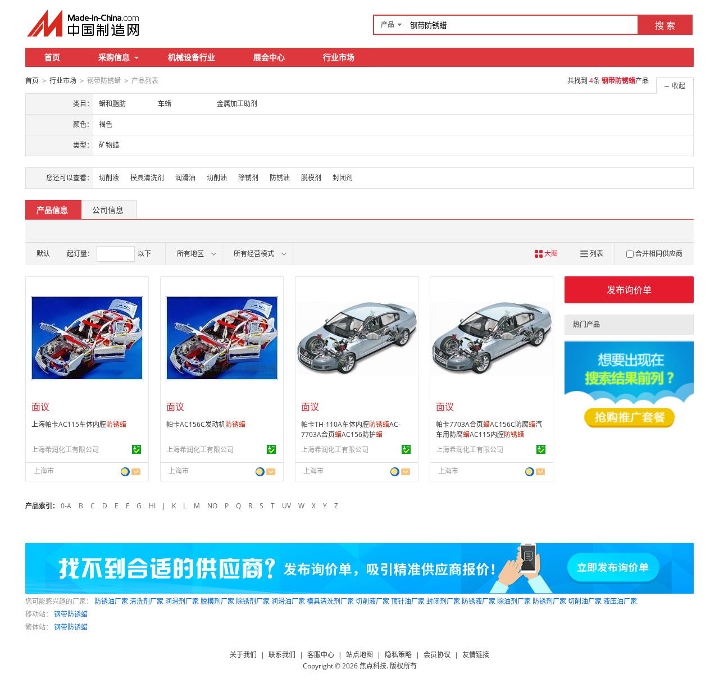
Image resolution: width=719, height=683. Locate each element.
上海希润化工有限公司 (65, 449)
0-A (66, 506)
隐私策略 (398, 654)
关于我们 (243, 654)
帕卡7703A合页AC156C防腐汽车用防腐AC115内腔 (489, 429)
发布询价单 (629, 290)
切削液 (109, 178)
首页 (52, 57)
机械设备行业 (191, 57)
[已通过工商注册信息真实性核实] (136, 449)
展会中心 (269, 57)
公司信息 (108, 209)
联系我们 (282, 654)
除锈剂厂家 (253, 601)
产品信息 (52, 209)
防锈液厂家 (478, 601)
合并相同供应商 (658, 253)
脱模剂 (311, 178)
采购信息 (114, 57)
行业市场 (338, 57)
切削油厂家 (585, 601)
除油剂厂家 (514, 601)
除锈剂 (248, 178)
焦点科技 (373, 666)
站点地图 (359, 654)
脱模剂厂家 (217, 601)
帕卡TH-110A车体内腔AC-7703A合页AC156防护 (351, 429)
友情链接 (475, 654)
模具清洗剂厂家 (330, 601)
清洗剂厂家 (146, 601)
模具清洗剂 (147, 178)
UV (286, 506)
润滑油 (185, 178)
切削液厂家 (372, 601)
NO (212, 506)
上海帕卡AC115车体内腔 (78, 424)
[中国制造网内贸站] (84, 23)
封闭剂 (343, 178)
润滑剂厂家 (182, 601)
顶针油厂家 (408, 601)
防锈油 (280, 178)
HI (152, 506)
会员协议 (437, 654)
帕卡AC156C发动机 (205, 424)
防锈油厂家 (111, 601)
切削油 (217, 178)
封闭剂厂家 (443, 601)
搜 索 (665, 25)
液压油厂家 (620, 601)
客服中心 (320, 654)
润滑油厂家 (288, 601)
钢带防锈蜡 (71, 614)
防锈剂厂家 (549, 601)
